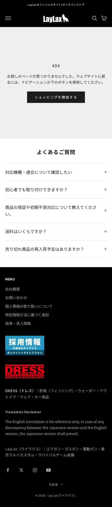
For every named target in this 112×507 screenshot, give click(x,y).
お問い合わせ (16, 297)
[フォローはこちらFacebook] (7, 470)
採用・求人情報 (18, 323)
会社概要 (12, 289)
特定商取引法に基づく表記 (27, 314)
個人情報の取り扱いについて (29, 306)
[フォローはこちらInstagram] (35, 470)
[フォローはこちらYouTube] (48, 470)
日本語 (53, 484)
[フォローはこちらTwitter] (21, 470)
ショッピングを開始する (56, 97)
